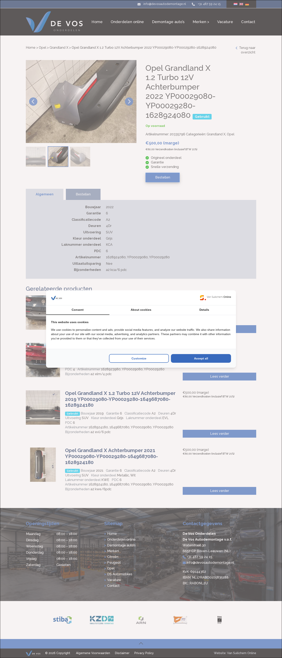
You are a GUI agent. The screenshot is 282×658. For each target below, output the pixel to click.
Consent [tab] (78, 309)
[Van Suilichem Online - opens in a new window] (215, 297)
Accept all (201, 358)
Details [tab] (204, 309)
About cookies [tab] (141, 309)
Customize (139, 358)
